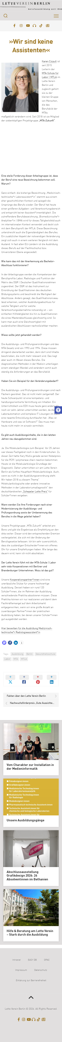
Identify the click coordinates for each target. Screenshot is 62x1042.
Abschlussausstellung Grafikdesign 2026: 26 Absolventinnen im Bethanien (27, 876)
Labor (7, 659)
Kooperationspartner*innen (25, 580)
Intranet (16, 960)
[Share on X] (10, 679)
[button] (58, 410)
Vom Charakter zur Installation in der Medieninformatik (30, 767)
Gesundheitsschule (45, 654)
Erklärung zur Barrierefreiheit (31, 980)
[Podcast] (34, 25)
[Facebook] (14, 25)
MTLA (24, 659)
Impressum (21, 970)
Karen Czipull (49, 61)
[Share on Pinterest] (38, 679)
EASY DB (32, 960)
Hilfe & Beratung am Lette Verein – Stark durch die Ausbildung (30, 933)
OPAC (47, 960)
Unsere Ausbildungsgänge (25, 820)
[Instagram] (21, 25)
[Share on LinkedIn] (52, 679)
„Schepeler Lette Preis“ (35, 491)
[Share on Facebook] (24, 679)
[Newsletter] (47, 25)
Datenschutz (40, 970)
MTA (16, 659)
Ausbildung (17, 654)
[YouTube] (27, 25)
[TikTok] (41, 25)
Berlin (29, 654)
